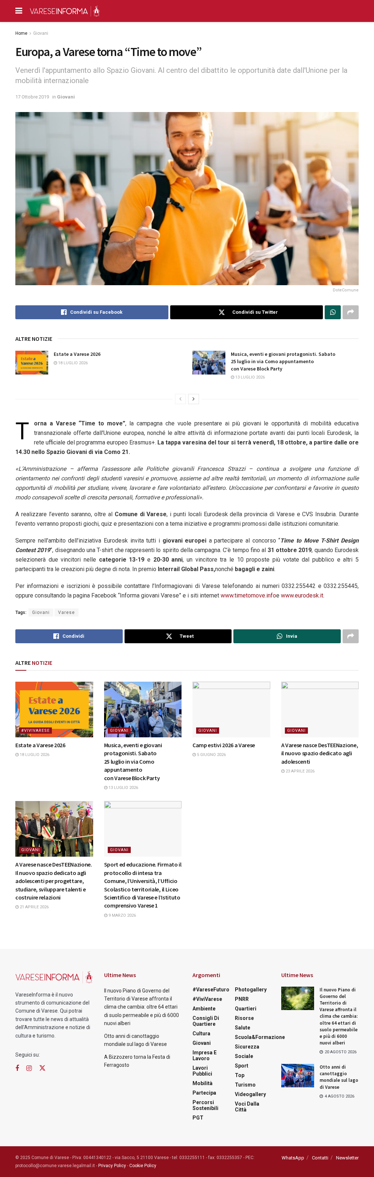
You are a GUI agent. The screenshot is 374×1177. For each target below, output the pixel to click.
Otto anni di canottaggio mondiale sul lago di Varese (339, 1077)
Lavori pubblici (202, 1071)
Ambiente (203, 1009)
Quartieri (245, 1009)
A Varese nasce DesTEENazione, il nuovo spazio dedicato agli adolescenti (319, 753)
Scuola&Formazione (260, 1037)
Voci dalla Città (247, 1107)
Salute (242, 1028)
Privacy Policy (112, 1165)
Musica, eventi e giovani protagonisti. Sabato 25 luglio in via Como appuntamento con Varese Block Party (283, 361)
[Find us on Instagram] (29, 1068)
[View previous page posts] (180, 399)
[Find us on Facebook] (17, 1068)
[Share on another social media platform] (351, 312)
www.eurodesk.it (302, 595)
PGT (197, 1118)
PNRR (242, 999)
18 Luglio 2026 (72, 363)
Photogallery (251, 989)
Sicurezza (247, 1047)
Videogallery (250, 1094)
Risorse (244, 1018)
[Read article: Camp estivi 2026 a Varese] (231, 709)
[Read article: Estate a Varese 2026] (31, 362)
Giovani (40, 33)
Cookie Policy (142, 1165)
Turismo (245, 1085)
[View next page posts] (193, 399)
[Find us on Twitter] (42, 1068)
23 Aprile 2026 (299, 771)
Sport (241, 1066)
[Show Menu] (18, 11)
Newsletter (347, 1158)
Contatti (320, 1158)
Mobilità (202, 1083)
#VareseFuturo (210, 989)
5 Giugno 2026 (211, 754)
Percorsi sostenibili (205, 1105)
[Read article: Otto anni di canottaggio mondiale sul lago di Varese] (297, 1075)
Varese (66, 612)
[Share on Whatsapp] (333, 312)
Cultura (201, 1033)
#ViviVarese (35, 730)
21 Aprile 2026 (34, 907)
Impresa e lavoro (204, 1055)
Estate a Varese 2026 (77, 354)
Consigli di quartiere (205, 1021)
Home (21, 33)
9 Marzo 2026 (121, 915)
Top (239, 1075)
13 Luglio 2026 (249, 377)
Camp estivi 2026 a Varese (223, 745)
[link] (248, 595)
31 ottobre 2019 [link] (290, 550)
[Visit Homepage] (65, 10)
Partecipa (204, 1093)
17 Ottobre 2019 (32, 97)
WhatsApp (293, 1158)
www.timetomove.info (248, 595)
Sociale (244, 1056)
